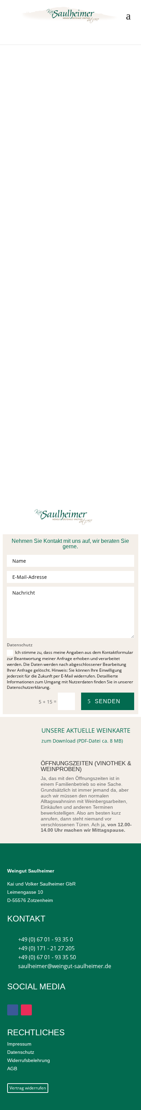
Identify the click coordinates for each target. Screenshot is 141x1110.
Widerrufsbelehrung (28, 1060)
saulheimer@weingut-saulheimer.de (64, 966)
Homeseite (43, 145)
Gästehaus (43, 179)
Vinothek (40, 229)
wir (65, 332)
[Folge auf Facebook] (12, 1009)
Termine (64, 204)
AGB (12, 1068)
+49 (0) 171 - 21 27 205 (46, 948)
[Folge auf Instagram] (26, 1009)
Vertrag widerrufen (28, 1088)
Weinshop (42, 293)
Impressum (19, 1044)
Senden (107, 701)
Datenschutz (20, 1052)
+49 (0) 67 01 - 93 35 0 (45, 939)
